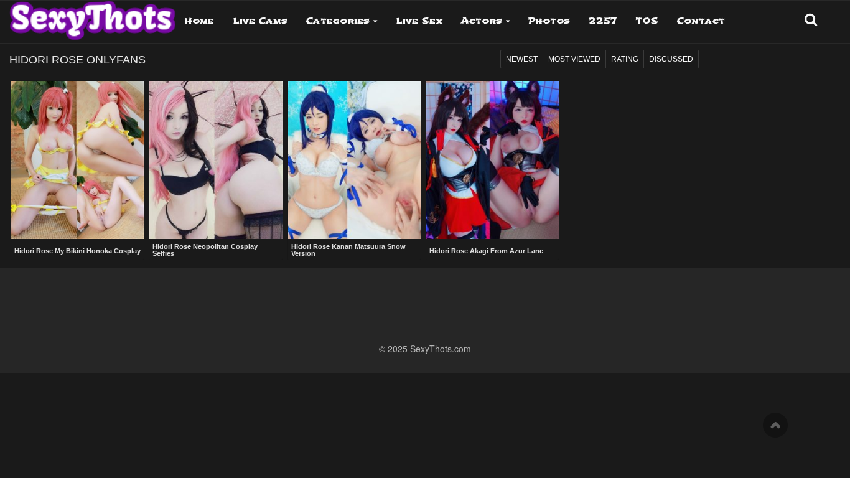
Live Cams (260, 21)
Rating (624, 59)
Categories (338, 21)
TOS (646, 21)
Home (199, 21)
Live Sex (419, 21)
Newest (522, 59)
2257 (603, 21)
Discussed (671, 59)
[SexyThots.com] (92, 16)
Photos (549, 21)
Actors (481, 21)
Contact (701, 21)
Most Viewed (574, 59)
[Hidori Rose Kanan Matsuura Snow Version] (354, 160)
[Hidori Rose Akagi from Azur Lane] (492, 161)
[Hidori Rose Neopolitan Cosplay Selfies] (215, 160)
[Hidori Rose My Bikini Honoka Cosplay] (77, 161)
